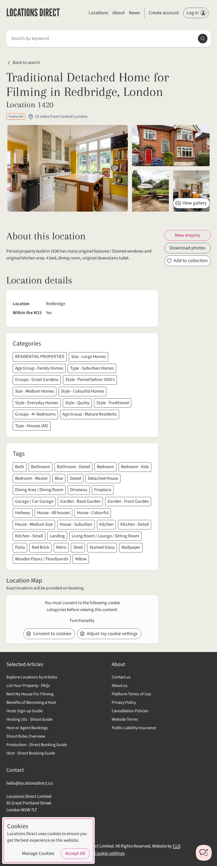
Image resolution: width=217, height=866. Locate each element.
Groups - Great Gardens (36, 379)
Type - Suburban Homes (92, 368)
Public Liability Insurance (134, 728)
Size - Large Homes (88, 356)
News (134, 13)
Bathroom (40, 467)
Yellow (81, 559)
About (118, 13)
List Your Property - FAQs (28, 685)
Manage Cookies (38, 853)
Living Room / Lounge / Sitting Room (105, 536)
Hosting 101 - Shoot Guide (29, 719)
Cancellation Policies (130, 711)
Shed (78, 547)
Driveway (78, 490)
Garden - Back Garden (80, 501)
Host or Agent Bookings (27, 728)
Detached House (103, 478)
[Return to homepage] (33, 13)
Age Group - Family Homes (39, 368)
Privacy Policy (124, 702)
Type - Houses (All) (31, 426)
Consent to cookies (52, 633)
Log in (193, 13)
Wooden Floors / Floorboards (41, 559)
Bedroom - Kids (135, 467)
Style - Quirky (77, 403)
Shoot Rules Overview (25, 736)
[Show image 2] (150, 191)
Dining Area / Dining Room (39, 490)
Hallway (22, 513)
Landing (57, 536)
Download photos (188, 248)
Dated (75, 478)
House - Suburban (76, 524)
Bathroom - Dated (73, 467)
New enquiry (187, 235)
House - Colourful (92, 513)
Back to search (26, 63)
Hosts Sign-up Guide (24, 711)
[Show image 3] (191, 191)
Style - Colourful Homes (82, 391)
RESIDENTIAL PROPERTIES (39, 356)
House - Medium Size (34, 524)
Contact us (121, 677)
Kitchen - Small (29, 536)
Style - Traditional (112, 403)
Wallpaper (130, 547)
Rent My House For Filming (29, 694)
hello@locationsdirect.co (29, 783)
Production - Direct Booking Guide (36, 745)
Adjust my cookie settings (112, 633)
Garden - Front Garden (128, 501)
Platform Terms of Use (131, 694)
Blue (59, 478)
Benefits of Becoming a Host (31, 702)
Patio (20, 547)
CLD (176, 846)
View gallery (194, 203)
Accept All (75, 853)
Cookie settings (109, 853)
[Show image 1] (171, 145)
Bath (19, 467)
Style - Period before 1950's (90, 379)
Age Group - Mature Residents (89, 414)
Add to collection (191, 260)
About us (120, 685)
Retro (61, 547)
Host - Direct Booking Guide (30, 753)
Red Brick (40, 547)
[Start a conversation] (204, 853)
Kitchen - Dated (134, 524)
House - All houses (53, 513)
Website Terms (125, 719)
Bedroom (105, 467)
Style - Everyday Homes (36, 403)
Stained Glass (102, 547)
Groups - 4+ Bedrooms (35, 414)
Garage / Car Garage (34, 501)
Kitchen (106, 524)
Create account (164, 13)
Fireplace (102, 490)
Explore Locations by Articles (31, 677)
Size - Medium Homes (34, 391)
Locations (98, 13)
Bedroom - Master (31, 478)
